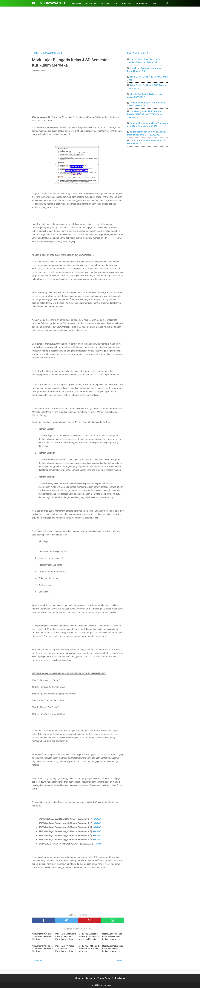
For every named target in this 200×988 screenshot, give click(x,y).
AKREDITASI (91, 3)
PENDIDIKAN (76, 3)
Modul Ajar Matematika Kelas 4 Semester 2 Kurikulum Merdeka (112, 948)
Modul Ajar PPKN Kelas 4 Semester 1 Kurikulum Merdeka (42, 948)
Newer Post (38, 961)
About (77, 978)
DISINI (97, 819)
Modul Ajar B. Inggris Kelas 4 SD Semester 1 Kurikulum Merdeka (89, 936)
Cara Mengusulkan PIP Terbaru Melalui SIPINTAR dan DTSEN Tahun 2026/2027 (145, 114)
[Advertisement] (100, 29)
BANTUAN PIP (142, 3)
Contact (88, 978)
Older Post (118, 961)
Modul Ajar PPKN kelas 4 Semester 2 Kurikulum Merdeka (42, 936)
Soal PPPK (127, 3)
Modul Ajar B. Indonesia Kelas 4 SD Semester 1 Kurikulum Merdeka (113, 936)
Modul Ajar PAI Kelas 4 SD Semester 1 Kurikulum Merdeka (65, 948)
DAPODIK (105, 3)
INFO (155, 3)
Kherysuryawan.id (48, 3)
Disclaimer (120, 978)
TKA (115, 3)
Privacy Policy (103, 978)
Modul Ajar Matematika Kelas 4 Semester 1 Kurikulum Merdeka (65, 936)
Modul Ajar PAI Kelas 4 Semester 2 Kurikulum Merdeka (89, 948)
